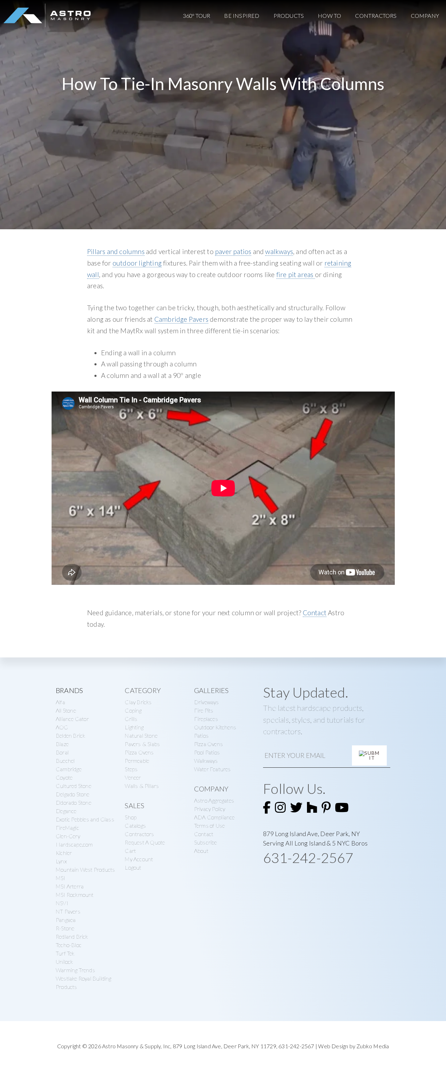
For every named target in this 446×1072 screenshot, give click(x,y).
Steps (131, 769)
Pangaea (66, 919)
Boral (62, 752)
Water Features (212, 769)
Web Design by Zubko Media (353, 1046)
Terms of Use (209, 825)
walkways (279, 251)
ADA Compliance (214, 817)
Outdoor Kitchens (215, 727)
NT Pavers (68, 911)
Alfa (60, 702)
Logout (133, 867)
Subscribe (205, 842)
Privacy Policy (209, 808)
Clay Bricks (138, 702)
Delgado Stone (73, 794)
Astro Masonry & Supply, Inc (136, 1046)
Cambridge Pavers (181, 319)
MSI (61, 877)
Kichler (64, 852)
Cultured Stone (73, 785)
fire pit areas (295, 274)
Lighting (134, 727)
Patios (201, 735)
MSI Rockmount (75, 894)
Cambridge (69, 769)
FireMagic (67, 827)
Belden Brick (70, 735)
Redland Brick (72, 936)
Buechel (65, 760)
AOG (62, 727)
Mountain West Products (85, 869)
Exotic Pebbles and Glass (85, 819)
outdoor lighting (137, 263)
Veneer (133, 777)
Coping (133, 710)
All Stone (66, 710)
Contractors (139, 834)
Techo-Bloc (69, 944)
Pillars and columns (116, 251)
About (201, 850)
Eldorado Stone (73, 802)
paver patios (233, 251)
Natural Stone (141, 735)
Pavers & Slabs (142, 743)
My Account (139, 859)
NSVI (62, 903)
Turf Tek (65, 953)
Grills (131, 718)
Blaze (62, 743)
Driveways (206, 702)
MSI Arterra (70, 886)
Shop (131, 817)
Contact (314, 613)
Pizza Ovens (139, 752)
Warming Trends (75, 970)
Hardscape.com (74, 844)
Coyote (64, 777)
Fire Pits (204, 710)
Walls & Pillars (142, 785)
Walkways (206, 760)
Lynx (61, 861)
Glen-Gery (68, 836)
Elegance (66, 810)
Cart (130, 850)
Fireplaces (206, 718)
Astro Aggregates (214, 800)
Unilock (64, 961)
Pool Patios (207, 752)
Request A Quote (145, 842)
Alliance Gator (72, 718)
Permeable (137, 760)
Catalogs (135, 825)
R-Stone (65, 928)
